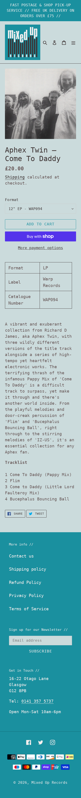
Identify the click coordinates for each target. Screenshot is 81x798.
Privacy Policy (26, 595)
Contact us (21, 555)
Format (11, 199)
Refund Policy (25, 582)
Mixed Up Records (50, 782)
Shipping (15, 177)
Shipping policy (27, 569)
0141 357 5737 (37, 701)
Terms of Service (29, 608)
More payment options (40, 247)
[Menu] (73, 42)
